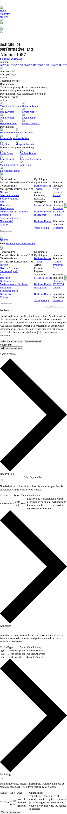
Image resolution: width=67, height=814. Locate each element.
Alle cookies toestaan (11, 341)
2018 (39, 65)
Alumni (56, 214)
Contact (4, 224)
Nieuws (4, 192)
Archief (56, 195)
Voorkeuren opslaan (10, 812)
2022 (18, 65)
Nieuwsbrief (6, 221)
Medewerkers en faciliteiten (14, 211)
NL (2, 17)
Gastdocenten (7, 208)
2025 (2, 65)
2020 (28, 65)
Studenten (5, 13)
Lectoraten (5, 214)
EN (6, 17)
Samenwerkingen (9, 218)
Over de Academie (9, 195)
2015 (54, 65)
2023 (13, 65)
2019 (33, 65)
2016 (49, 65)
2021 (23, 65)
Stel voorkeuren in (33, 341)
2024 (7, 65)
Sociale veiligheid (9, 198)
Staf (2, 201)
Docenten (5, 205)
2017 (44, 65)
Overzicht (58, 227)
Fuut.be (63, 307)
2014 (59, 65)
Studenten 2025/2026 (11, 58)
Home (3, 10)
